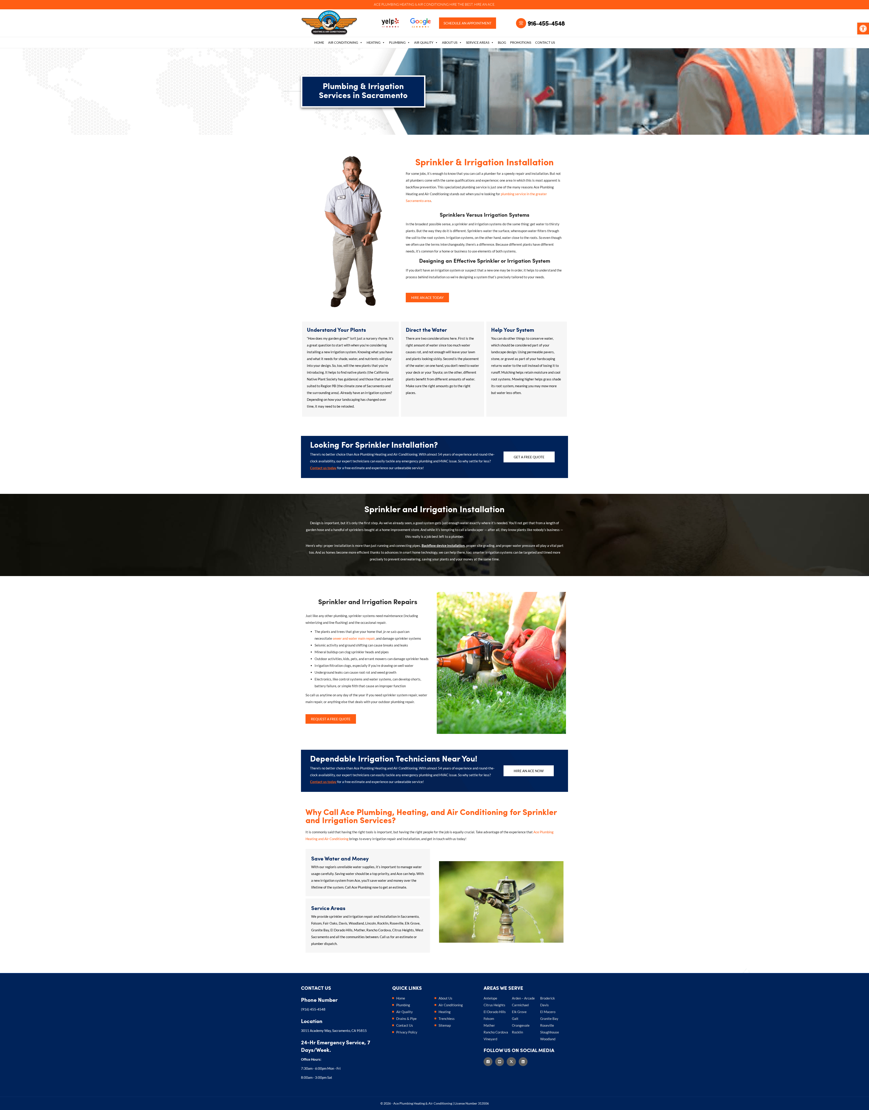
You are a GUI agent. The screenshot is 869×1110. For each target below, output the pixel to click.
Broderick (547, 998)
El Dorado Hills (495, 1012)
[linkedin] (524, 1062)
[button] (863, 28)
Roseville (547, 1025)
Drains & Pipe (406, 1018)
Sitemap (445, 1025)
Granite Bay (549, 1018)
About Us (449, 42)
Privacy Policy (406, 1032)
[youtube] (501, 1062)
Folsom (489, 1018)
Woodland (547, 1039)
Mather (489, 1025)
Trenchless (447, 1018)
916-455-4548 (546, 23)
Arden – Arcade (523, 998)
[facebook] (489, 1062)
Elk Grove (519, 1012)
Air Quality (423, 42)
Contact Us (545, 42)
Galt (515, 1018)
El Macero (547, 1012)
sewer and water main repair (354, 638)
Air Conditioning (343, 42)
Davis (544, 1005)
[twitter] (513, 1062)
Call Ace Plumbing (358, 887)
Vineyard (490, 1039)
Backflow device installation (443, 545)
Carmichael (520, 1005)
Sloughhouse (549, 1032)
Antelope (490, 998)
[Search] (565, 43)
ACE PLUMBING (386, 4)
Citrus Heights (494, 1005)
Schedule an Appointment (468, 23)
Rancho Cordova (496, 1032)
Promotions (520, 42)
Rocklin (517, 1032)
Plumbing (397, 42)
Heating (373, 42)
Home (319, 42)
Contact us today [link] (323, 468)
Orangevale (521, 1025)
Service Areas (477, 42)
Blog (502, 42)
